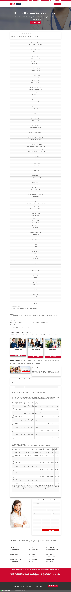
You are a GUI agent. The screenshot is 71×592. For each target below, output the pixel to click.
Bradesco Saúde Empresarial (35, 349)
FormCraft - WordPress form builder (37, 533)
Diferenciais (45, 4)
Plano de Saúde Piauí (32, 561)
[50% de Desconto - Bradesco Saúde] (15, 4)
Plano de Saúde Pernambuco (33, 559)
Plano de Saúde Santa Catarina (51, 556)
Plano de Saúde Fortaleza (15, 563)
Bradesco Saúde (28, 35)
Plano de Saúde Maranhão (33, 547)
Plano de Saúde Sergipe (50, 559)
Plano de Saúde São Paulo (50, 557)
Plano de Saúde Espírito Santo (16, 559)
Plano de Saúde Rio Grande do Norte (52, 549)
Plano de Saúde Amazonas (15, 552)
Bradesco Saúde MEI (52, 349)
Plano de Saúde (13, 540)
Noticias (49, 4)
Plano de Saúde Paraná (32, 557)
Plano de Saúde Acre (14, 547)
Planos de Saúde (33, 4)
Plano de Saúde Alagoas (15, 549)
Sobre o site (27, 4)
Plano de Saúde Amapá (15, 551)
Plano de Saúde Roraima (50, 554)
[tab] (12, 387)
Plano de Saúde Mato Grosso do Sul (34, 551)
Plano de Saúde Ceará (14, 556)
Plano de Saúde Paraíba (32, 556)
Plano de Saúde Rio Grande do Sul (51, 551)
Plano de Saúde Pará (32, 554)
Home (24, 4)
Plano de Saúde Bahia (14, 554)
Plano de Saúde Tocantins (50, 561)
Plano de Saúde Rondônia (50, 552)
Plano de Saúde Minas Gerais (33, 552)
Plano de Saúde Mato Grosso (33, 549)
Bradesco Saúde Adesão (18, 349)
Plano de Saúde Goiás (14, 561)
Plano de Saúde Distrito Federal (16, 557)
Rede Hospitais (39, 4)
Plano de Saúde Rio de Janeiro (51, 547)
